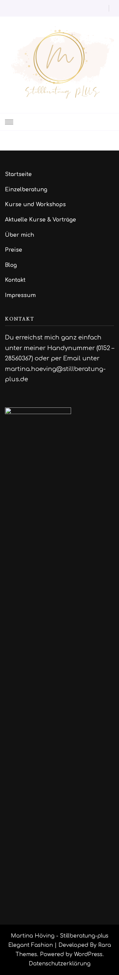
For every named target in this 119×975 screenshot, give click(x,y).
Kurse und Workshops (35, 205)
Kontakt (15, 280)
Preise (13, 250)
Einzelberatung (26, 190)
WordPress (88, 954)
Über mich (19, 235)
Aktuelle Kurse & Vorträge (40, 220)
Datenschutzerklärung (60, 964)
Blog (11, 265)
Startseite (18, 174)
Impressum (20, 295)
